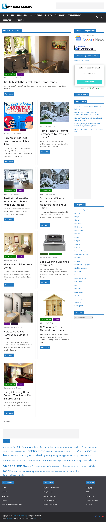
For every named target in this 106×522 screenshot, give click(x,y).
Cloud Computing (83, 447)
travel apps (58, 471)
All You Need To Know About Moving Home (52, 328)
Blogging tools (48, 492)
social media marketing (23, 471)
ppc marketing (42, 466)
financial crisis (56, 451)
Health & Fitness (80, 251)
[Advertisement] (80, 5)
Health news (16, 455)
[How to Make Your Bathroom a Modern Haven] (18, 308)
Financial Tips (73, 451)
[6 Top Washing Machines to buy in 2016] (54, 243)
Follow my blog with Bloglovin (14, 475)
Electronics (43, 254)
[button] (13, 20)
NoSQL (95, 461)
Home (5, 15)
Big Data (48, 15)
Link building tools (49, 500)
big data (89, 505)
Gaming (77, 244)
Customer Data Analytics (18, 451)
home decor (21, 460)
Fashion (77, 234)
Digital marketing (92, 500)
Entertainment (79, 230)
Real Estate (15, 130)
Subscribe (89, 82)
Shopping (14, 324)
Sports (23, 130)
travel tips (74, 471)
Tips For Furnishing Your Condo (18, 266)
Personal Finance (31, 466)
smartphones (84, 466)
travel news (65, 471)
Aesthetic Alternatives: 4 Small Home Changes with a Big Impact (18, 201)
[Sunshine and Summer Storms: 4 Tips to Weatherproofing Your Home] (54, 179)
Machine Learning (80, 268)
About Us (20, 20)
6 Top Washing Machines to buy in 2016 (54, 263)
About (4, 488)
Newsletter (5, 496)
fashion (48, 451)
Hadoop (77, 247)
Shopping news (75, 466)
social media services (40, 471)
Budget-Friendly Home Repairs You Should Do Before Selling (17, 395)
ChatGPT (77, 220)
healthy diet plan (29, 455)
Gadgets (77, 241)
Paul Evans (19, 327)
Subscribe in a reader (81, 61)
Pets (75, 275)
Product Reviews (74, 15)
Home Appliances (78, 455)
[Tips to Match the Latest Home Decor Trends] (36, 54)
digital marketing (36, 450)
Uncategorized (79, 306)
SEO (12, 15)
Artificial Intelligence (81, 210)
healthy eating (44, 455)
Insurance (77, 258)
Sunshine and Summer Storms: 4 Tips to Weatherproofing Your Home (53, 203)
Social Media (22, 15)
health (7, 455)
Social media (90, 496)
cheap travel (72, 447)
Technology (60, 15)
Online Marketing (13, 465)
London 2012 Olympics (82, 265)
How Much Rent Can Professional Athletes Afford (16, 141)
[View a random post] (101, 17)
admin (21, 78)
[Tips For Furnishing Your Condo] (18, 244)
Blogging (77, 217)
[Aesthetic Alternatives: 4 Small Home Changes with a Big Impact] (18, 179)
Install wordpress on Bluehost (12, 505)
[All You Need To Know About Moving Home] (54, 305)
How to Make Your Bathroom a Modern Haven (16, 335)
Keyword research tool (51, 488)
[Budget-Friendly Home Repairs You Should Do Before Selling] (18, 373)
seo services (57, 466)
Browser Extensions (50, 505)
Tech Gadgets (50, 471)
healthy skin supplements (62, 456)
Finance (77, 237)
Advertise (5, 492)
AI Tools (38, 15)
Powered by (84, 88)
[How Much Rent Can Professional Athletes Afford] (18, 115)
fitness (80, 451)
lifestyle (87, 460)
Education (77, 223)
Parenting (77, 271)
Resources (7, 20)
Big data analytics (30, 446)
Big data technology (49, 447)
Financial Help (64, 451)
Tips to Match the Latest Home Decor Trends (30, 82)
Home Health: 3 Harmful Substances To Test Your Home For (54, 134)
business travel (63, 447)
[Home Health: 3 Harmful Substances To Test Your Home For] (54, 112)
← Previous (6, 421)
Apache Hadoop (7, 447)
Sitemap (4, 500)
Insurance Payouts (56, 461)
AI (31, 15)
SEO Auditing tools (49, 496)
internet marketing (72, 460)
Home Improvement (10, 74)
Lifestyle (20, 74)
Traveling (77, 302)
